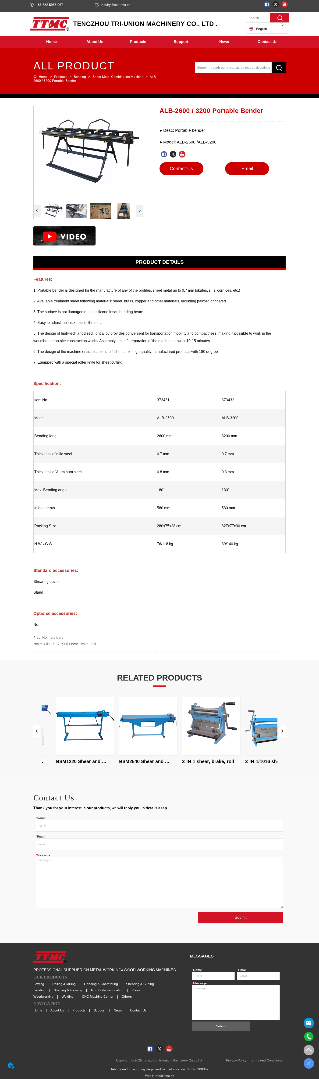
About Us (57, 1010)
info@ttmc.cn (164, 1076)
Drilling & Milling (64, 984)
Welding (68, 996)
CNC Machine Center (97, 996)
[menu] (159, 42)
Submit (240, 917)
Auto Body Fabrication (107, 990)
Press (135, 990)
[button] (95, 41)
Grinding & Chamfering (101, 984)
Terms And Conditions (266, 1060)
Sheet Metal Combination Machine (117, 77)
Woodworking (43, 996)
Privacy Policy (236, 1060)
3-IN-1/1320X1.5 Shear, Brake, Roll (69, 644)
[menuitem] (94, 42)
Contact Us (138, 1010)
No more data (52, 637)
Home (43, 77)
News (118, 1010)
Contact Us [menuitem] (267, 42)
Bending (80, 77)
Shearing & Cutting (140, 984)
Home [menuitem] (51, 42)
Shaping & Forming (68, 990)
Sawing (38, 984)
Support (99, 1010)
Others (127, 996)
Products (60, 77)
